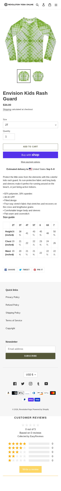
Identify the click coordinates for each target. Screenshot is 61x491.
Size (5, 119)
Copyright (10, 328)
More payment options (30, 162)
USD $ (29, 374)
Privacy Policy (13, 297)
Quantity (6, 131)
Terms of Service (14, 320)
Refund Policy (12, 305)
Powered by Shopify (41, 409)
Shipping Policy (13, 312)
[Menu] (56, 4)
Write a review (30, 469)
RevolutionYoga (25, 409)
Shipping (7, 109)
